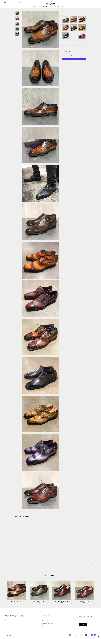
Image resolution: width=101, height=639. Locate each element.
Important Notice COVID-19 (61, 6)
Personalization (47, 6)
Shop (34, 6)
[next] (97, 590)
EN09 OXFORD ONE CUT (39, 601)
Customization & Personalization (24, 516)
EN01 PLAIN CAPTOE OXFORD (61, 601)
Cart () (96, 2)
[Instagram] (42, 625)
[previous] (3, 590)
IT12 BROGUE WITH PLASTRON (84, 601)
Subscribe (83, 624)
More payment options (74, 61)
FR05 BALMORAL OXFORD (16, 601)
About (39, 6)
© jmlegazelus (8, 635)
